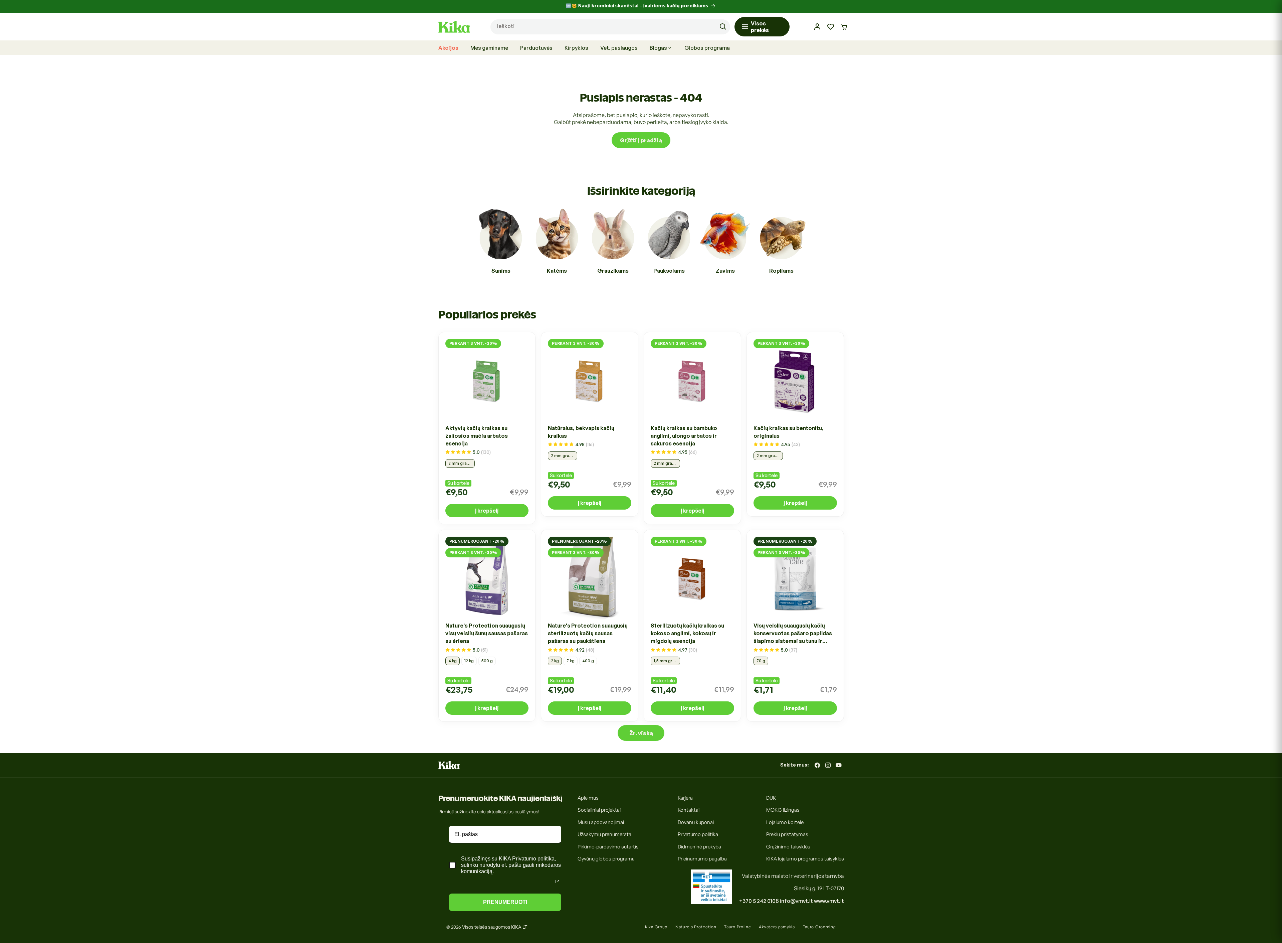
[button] (844, 27)
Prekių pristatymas (787, 834)
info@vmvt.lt (796, 901)
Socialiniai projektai (599, 810)
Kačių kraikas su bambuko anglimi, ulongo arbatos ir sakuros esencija (684, 436)
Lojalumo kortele (785, 822)
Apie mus (588, 798)
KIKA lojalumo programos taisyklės (805, 859)
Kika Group (656, 926)
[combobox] (610, 26)
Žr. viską (641, 733)
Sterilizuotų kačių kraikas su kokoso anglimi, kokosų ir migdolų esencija (687, 634)
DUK (771, 798)
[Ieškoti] (722, 26)
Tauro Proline (737, 926)
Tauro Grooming (819, 926)
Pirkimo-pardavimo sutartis (608, 846)
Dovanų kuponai (696, 822)
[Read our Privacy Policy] (557, 882)
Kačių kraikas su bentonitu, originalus (789, 432)
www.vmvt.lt (829, 901)
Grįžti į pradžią (641, 140)
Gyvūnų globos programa (606, 859)
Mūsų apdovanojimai (601, 822)
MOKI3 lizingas (783, 810)
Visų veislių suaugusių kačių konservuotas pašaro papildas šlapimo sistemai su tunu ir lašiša (793, 634)
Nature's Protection (695, 926)
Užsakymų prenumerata (604, 834)
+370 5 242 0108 (759, 901)
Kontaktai (688, 810)
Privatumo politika (698, 834)
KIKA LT (519, 927)
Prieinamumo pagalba (702, 859)
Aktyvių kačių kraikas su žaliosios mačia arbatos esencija (476, 436)
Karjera (685, 798)
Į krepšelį (487, 510)
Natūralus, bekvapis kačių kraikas (581, 432)
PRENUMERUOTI (505, 902)
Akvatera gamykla (777, 926)
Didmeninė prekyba (699, 846)
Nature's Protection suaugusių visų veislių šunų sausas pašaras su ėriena (486, 634)
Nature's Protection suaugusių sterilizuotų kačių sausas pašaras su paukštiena (588, 634)
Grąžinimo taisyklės (788, 846)
